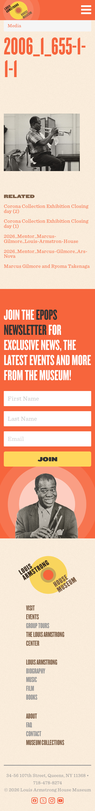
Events (32, 616)
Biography (35, 670)
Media (14, 25)
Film (30, 688)
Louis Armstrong (41, 661)
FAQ (29, 724)
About (31, 715)
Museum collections (45, 742)
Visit (30, 607)
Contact (33, 733)
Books (31, 696)
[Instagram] (52, 800)
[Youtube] (60, 800)
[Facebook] (34, 800)
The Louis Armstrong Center (45, 638)
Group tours (37, 625)
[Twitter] (43, 800)
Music (31, 679)
